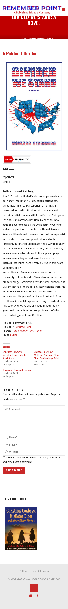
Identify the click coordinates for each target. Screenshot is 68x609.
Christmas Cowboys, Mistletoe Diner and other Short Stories (15, 355)
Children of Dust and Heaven (17, 370)
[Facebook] (37, 596)
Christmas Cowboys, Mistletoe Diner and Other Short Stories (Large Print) (46, 355)
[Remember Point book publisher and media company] (32, 9)
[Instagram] (31, 596)
